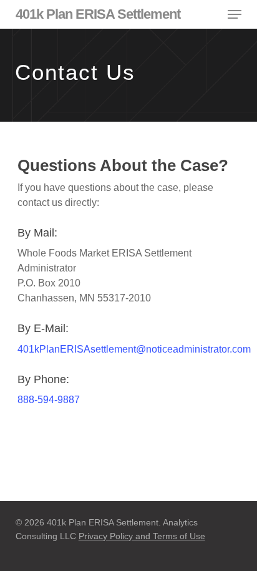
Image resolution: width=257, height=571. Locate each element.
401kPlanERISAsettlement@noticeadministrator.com (134, 349)
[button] (234, 14)
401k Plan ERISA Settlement (98, 14)
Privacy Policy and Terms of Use (142, 536)
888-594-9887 (48, 399)
